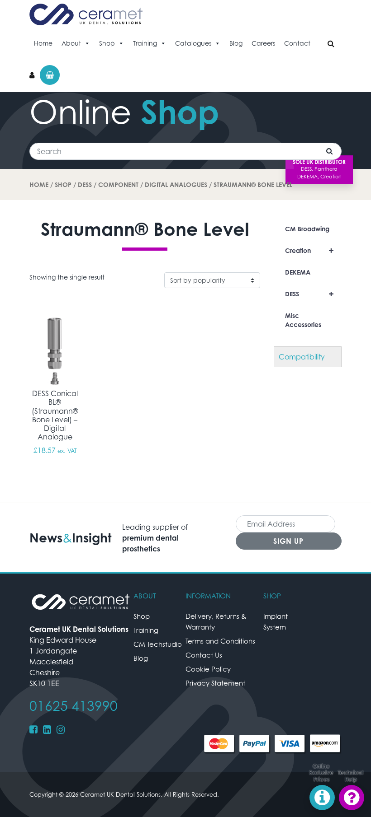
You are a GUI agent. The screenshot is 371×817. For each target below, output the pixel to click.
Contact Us (204, 655)
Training (145, 43)
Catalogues (193, 43)
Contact (297, 43)
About (71, 43)
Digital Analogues (176, 184)
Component (118, 184)
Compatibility (302, 356)
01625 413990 (73, 706)
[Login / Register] (31, 74)
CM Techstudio (157, 644)
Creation (309, 250)
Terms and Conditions (220, 641)
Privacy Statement (215, 683)
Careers (263, 43)
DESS (85, 184)
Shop (107, 43)
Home (43, 43)
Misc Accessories (303, 320)
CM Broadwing (307, 229)
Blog (236, 43)
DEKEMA (297, 272)
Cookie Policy (208, 669)
